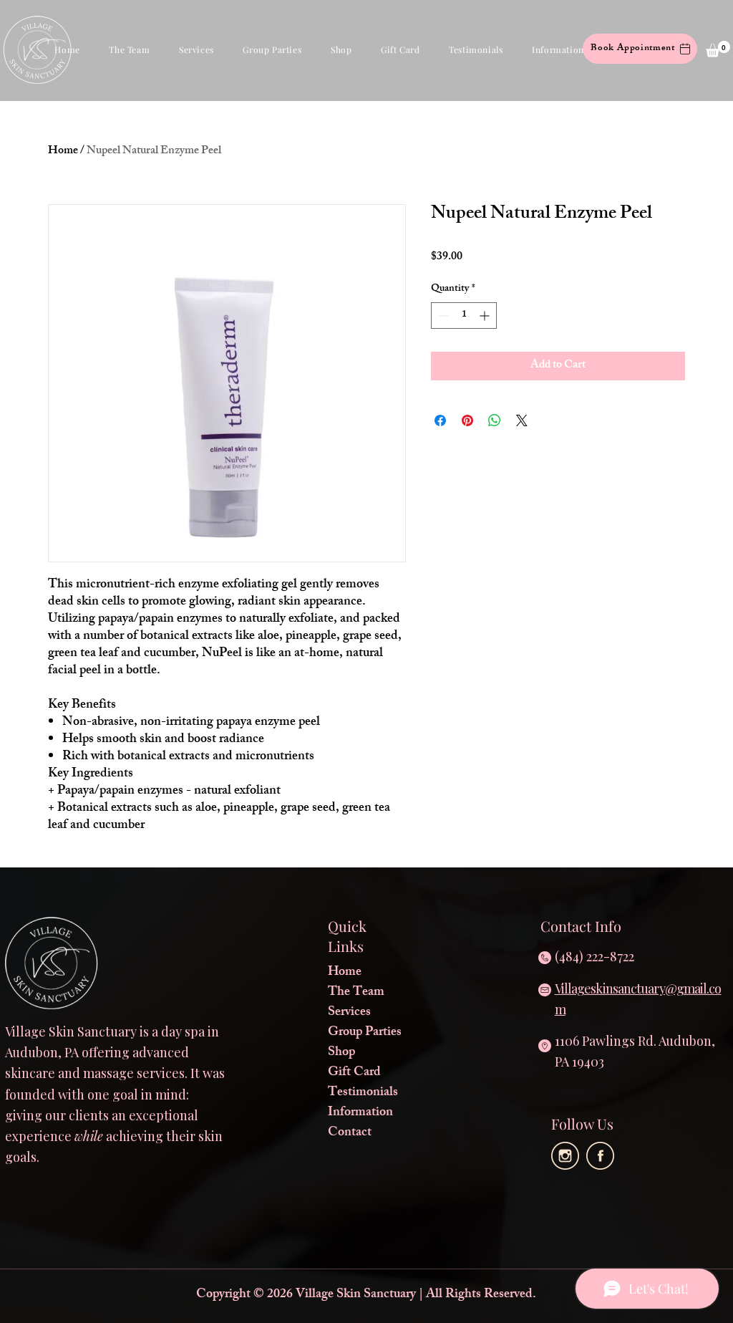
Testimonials (363, 1093)
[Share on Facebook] (440, 420)
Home (63, 151)
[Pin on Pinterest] (467, 420)
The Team (356, 993)
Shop (341, 1053)
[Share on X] (521, 420)
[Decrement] (442, 315)
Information (360, 1113)
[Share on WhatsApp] (494, 420)
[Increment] (486, 315)
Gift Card (354, 1073)
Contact (350, 1133)
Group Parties (365, 1033)
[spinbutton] (464, 315)
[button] (129, 49)
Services (349, 1013)
